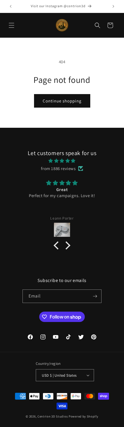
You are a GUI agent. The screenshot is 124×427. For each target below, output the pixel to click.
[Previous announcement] (10, 6)
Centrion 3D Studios (52, 416)
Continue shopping (62, 101)
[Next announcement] (113, 6)
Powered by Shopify (83, 416)
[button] (11, 25)
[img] (62, 161)
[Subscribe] (95, 296)
